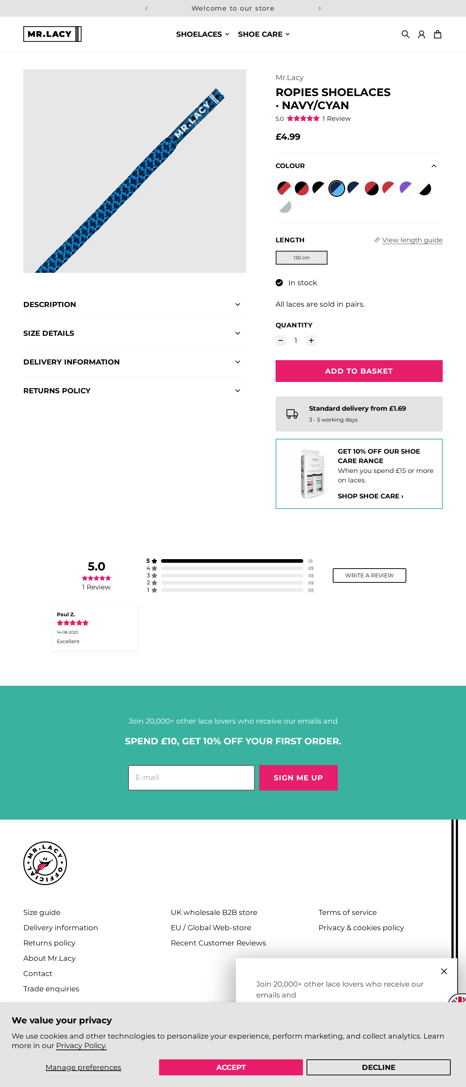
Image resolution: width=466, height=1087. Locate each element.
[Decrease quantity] (281, 340)
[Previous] (146, 8)
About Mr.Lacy (49, 958)
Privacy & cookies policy (361, 927)
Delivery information (60, 927)
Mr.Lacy (290, 77)
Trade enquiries (51, 988)
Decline (378, 1067)
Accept (231, 1067)
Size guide (41, 912)
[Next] (319, 8)
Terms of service (348, 912)
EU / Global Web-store (211, 927)
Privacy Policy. (81, 1045)
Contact (37, 973)
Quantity (294, 325)
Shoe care (260, 34)
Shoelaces (199, 34)
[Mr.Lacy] (52, 34)
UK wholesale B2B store (214, 912)
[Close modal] (444, 971)
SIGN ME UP (298, 777)
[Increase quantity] (311, 340)
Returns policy (49, 943)
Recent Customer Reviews (218, 943)
